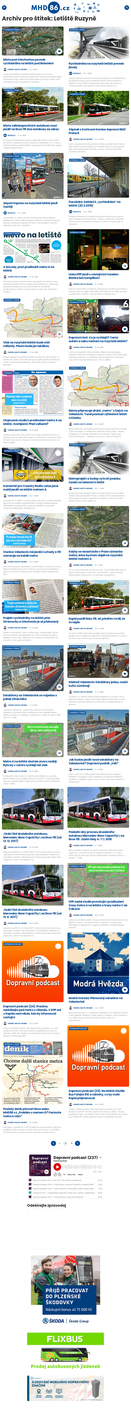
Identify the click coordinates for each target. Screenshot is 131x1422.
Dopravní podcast (13, 944)
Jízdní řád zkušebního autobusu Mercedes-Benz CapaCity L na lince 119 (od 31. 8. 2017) (32, 913)
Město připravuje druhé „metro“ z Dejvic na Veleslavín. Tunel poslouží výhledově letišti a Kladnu (98, 414)
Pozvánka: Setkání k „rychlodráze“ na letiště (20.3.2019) (94, 204)
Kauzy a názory (77, 936)
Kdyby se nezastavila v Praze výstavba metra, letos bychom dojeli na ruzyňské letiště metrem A (96, 555)
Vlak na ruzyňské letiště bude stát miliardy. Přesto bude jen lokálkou (26, 344)
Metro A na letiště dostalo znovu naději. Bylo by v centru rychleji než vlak (30, 763)
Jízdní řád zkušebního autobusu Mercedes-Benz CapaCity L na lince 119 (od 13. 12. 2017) (32, 837)
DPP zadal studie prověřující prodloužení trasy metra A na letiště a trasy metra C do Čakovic (98, 905)
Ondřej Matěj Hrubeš (17, 69)
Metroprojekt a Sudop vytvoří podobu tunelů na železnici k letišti (95, 480)
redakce (77, 73)
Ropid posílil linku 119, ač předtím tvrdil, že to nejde (97, 620)
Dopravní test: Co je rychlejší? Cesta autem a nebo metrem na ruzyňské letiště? (98, 339)
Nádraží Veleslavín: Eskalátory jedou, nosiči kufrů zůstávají (98, 684)
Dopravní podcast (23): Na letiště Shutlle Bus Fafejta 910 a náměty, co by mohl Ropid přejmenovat (97, 1094)
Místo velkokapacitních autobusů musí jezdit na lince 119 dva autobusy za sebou (31, 127)
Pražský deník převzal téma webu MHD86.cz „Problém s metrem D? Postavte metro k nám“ (32, 1112)
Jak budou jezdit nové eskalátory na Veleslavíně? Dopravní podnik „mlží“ (94, 761)
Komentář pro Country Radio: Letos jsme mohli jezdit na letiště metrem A (30, 488)
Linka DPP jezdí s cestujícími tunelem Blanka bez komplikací (93, 276)
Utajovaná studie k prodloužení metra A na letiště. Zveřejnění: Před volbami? (32, 422)
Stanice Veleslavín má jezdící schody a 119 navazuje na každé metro (32, 554)
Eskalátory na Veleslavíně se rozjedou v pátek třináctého (30, 697)
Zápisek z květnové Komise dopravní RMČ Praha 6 (97, 131)
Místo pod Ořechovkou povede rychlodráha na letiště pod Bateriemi (28, 61)
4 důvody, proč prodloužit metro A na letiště (28, 269)
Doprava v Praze (12, 30)
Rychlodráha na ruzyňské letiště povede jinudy (96, 65)
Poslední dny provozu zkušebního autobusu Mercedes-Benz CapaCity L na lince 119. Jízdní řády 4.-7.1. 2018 (96, 835)
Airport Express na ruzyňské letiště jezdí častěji (30, 205)
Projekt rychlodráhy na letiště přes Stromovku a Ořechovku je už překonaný (31, 620)
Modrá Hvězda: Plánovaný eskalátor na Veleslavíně (96, 1000)
